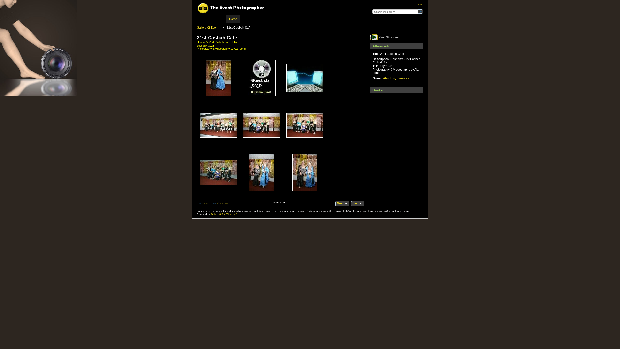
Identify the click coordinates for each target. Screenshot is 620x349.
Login (420, 4)
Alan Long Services (396, 78)
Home (233, 19)
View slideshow (386, 36)
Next (340, 203)
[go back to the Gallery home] (233, 8)
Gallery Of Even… (208, 27)
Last (356, 203)
